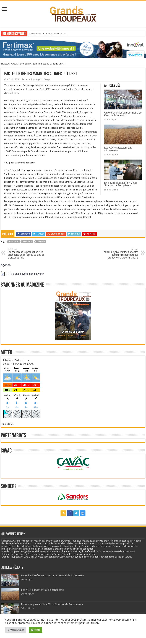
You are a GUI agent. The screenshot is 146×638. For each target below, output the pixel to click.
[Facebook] (70, 513)
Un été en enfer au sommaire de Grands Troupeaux (123, 114)
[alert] (73, 273)
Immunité (13, 242)
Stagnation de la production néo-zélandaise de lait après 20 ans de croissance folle (26, 253)
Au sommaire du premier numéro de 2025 (49, 33)
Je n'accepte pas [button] (15, 630)
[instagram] (82, 513)
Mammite (27, 242)
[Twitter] (76, 513)
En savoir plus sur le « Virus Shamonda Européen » (120, 184)
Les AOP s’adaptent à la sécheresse (118, 149)
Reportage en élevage (40, 79)
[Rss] (63, 513)
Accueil (7, 63)
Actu (14, 63)
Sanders (40, 242)
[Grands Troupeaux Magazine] (73, 13)
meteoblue (8, 423)
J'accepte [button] (35, 630)
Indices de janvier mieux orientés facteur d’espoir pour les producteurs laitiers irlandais (120, 253)
